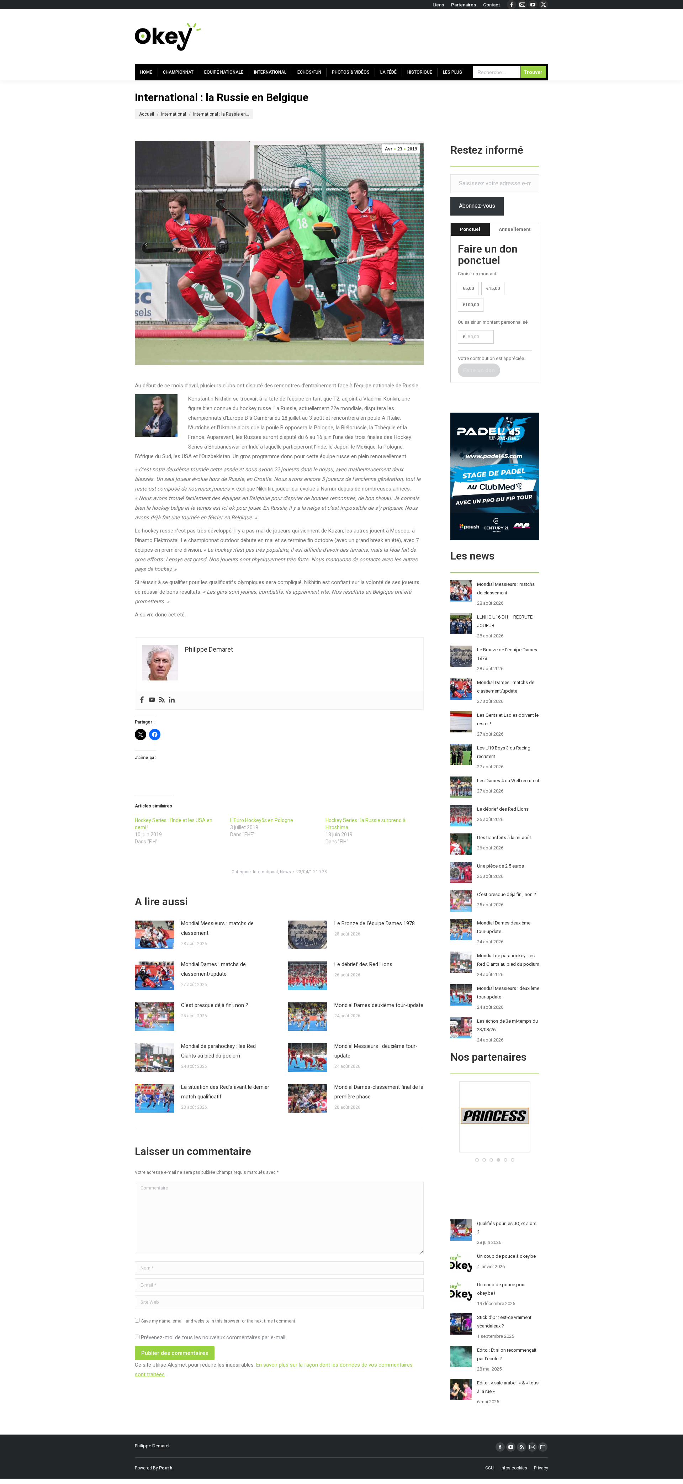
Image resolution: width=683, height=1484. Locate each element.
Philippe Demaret (152, 1445)
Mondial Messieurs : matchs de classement (217, 928)
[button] (477, 1160)
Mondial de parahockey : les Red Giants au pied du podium (218, 1051)
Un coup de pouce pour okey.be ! (501, 1289)
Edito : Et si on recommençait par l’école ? (506, 1354)
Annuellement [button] (514, 229)
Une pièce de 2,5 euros (500, 866)
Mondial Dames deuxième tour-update (378, 1005)
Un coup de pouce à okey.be (506, 1256)
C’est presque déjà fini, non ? (214, 1005)
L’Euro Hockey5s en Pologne (261, 820)
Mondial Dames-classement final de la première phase (378, 1092)
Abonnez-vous (477, 205)
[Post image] (154, 935)
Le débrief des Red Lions (363, 964)
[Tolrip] (494, 1151)
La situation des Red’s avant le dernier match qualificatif (225, 1092)
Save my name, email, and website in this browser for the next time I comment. (218, 1321)
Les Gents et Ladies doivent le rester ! (508, 719)
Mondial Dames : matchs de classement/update (213, 969)
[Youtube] (152, 700)
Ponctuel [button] (470, 229)
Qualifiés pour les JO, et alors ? (506, 1228)
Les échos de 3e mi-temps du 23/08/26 (507, 1025)
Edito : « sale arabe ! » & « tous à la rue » (508, 1387)
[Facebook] (142, 700)
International (265, 871)
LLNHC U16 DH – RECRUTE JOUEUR (505, 621)
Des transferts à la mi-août (504, 837)
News (285, 871)
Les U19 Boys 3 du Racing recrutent (503, 752)
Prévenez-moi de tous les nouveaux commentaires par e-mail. (213, 1337)
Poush (165, 1468)
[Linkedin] (172, 700)
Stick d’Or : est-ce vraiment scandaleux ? (504, 1322)
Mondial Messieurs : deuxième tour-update (376, 1051)
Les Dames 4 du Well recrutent (508, 780)
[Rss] (162, 700)
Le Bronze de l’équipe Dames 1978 (374, 923)
